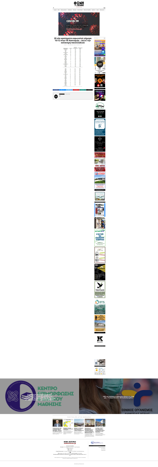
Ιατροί (98, 9)
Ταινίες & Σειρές (79, 9)
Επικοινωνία (102, 9)
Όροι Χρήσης (103, 448)
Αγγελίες (93, 9)
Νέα (58, 9)
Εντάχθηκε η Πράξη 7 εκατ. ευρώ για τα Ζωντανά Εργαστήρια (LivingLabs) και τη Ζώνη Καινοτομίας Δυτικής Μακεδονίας (100, 430)
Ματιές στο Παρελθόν (87, 9)
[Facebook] (103, 7)
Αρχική (55, 9)
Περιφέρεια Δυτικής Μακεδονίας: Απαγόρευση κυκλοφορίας (68, 429)
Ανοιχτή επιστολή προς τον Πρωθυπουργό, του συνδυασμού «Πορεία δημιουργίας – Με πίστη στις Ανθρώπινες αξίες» (57, 430)
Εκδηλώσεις (70, 9)
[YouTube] (104, 7)
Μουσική (74, 9)
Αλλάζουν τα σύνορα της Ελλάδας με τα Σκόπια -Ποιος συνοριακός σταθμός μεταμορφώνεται (79, 429)
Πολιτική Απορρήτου (102, 447)
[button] (104, 38)
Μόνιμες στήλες (63, 9)
